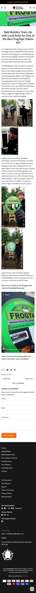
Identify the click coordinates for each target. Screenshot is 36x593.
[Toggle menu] (2, 8)
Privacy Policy (6, 493)
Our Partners (6, 465)
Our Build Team (7, 468)
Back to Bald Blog (18, 383)
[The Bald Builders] (18, 7)
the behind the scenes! (16, 288)
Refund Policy (6, 497)
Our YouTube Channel (9, 458)
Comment (4, 417)
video (26, 285)
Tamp (16, 54)
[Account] (30, 8)
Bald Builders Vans (8, 455)
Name (3, 398)
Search (3, 487)
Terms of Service (7, 490)
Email (3, 408)
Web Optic (25, 576)
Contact (4, 471)
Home (3, 448)
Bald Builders (6, 451)
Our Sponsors (6, 461)
